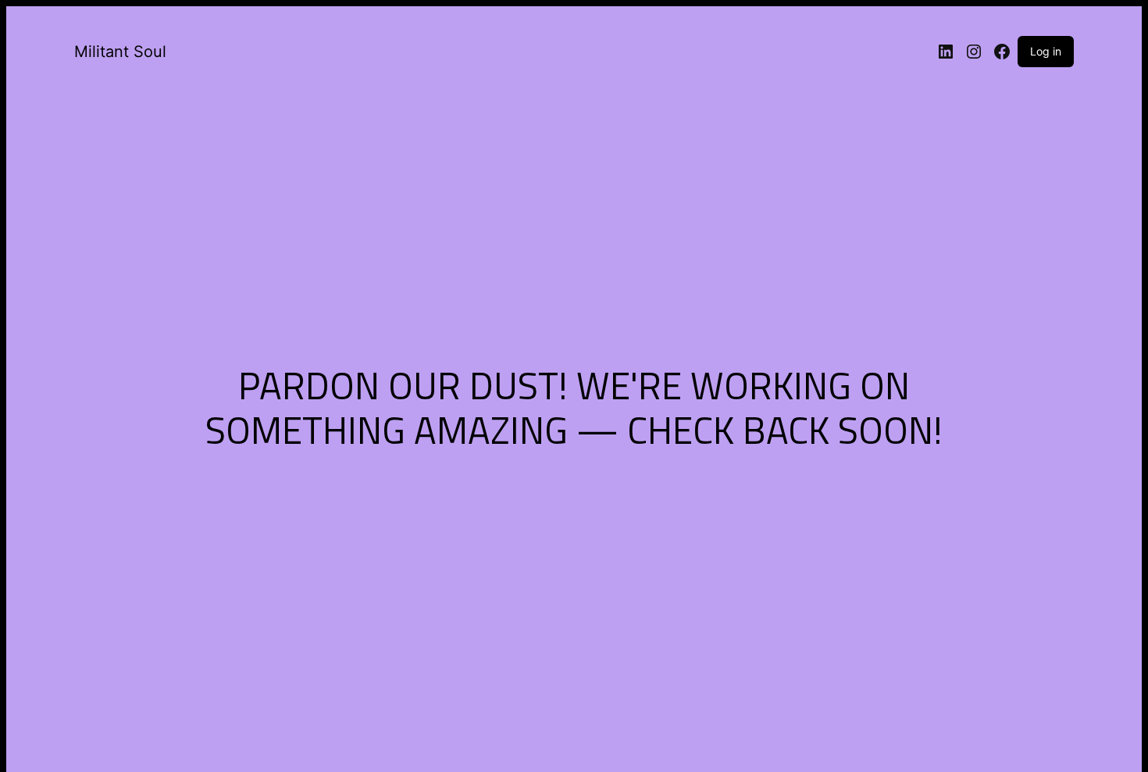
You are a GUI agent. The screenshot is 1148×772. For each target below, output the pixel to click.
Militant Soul (120, 51)
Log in (1045, 51)
